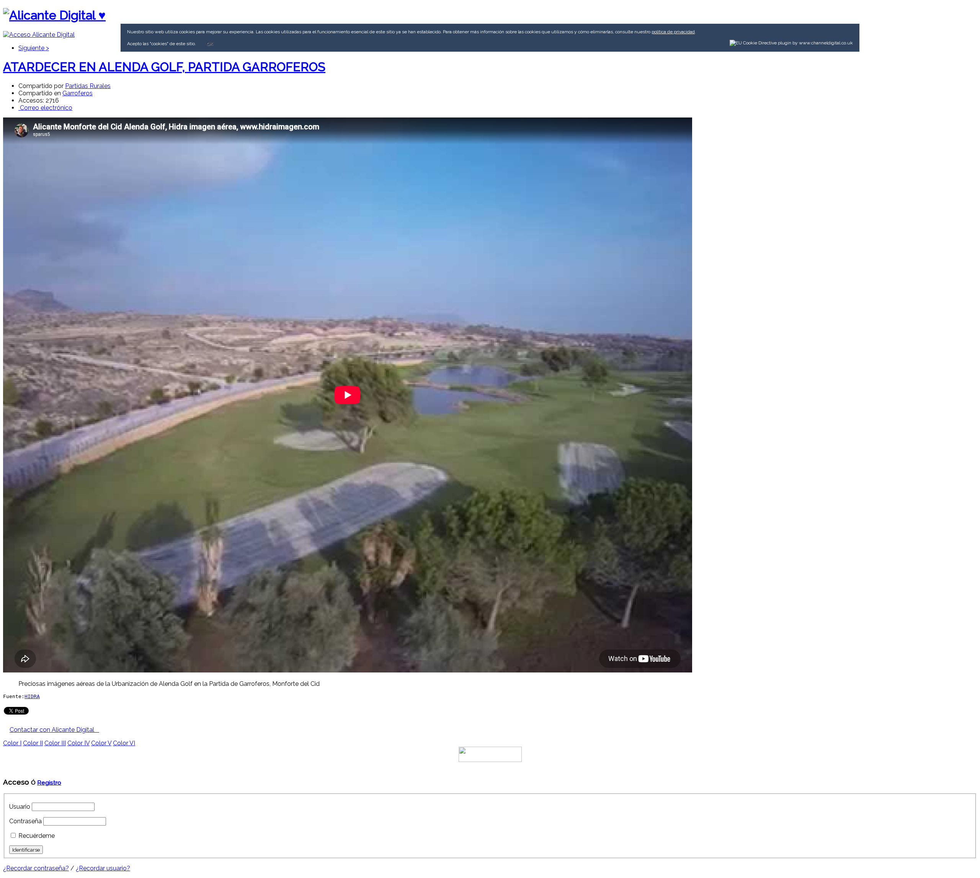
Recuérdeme (36, 835)
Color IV (78, 743)
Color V (101, 743)
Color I (12, 743)
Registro (49, 782)
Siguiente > (33, 48)
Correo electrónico (45, 107)
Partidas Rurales (88, 86)
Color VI (124, 743)
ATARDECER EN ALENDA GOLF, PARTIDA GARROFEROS (164, 67)
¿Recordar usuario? (103, 868)
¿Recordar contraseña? (36, 868)
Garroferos (77, 93)
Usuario (19, 806)
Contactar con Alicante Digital (54, 729)
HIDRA (32, 696)
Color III (55, 743)
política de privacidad (673, 31)
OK (210, 43)
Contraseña (25, 821)
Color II (33, 743)
